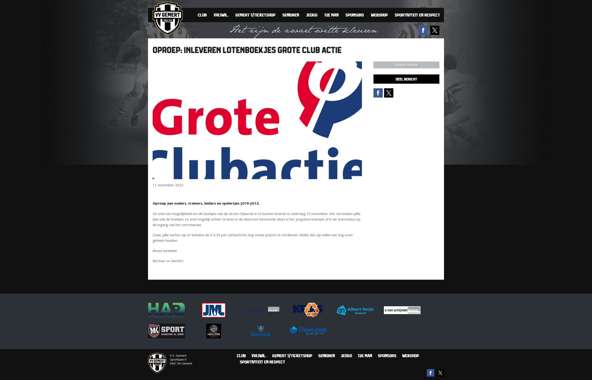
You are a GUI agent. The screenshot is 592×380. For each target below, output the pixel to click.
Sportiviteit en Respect (417, 15)
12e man (331, 15)
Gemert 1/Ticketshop (255, 15)
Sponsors (354, 15)
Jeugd (311, 15)
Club (202, 15)
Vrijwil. (221, 15)
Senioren (290, 15)
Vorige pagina (406, 65)
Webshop (379, 15)
